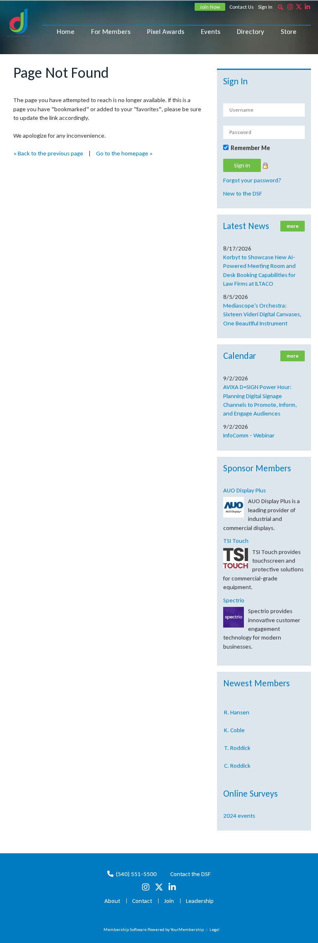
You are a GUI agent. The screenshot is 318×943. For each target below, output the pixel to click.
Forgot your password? (252, 180)
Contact (142, 901)
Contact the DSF (190, 874)
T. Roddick (237, 744)
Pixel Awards (165, 31)
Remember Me (250, 148)
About (112, 901)
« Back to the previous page (48, 153)
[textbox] (280, 7)
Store (288, 31)
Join (169, 901)
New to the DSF (242, 193)
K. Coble (234, 727)
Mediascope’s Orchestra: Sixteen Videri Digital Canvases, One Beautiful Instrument (262, 314)
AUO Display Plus (244, 490)
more (293, 226)
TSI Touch (235, 540)
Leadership (200, 901)
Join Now (210, 7)
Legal (214, 929)
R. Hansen (236, 709)
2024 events (239, 815)
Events (210, 31)
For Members (110, 31)
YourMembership (187, 929)
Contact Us (241, 7)
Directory (250, 31)
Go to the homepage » (124, 153)
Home (66, 31)
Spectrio (233, 600)
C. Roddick (237, 762)
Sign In (265, 7)
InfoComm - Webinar (249, 435)
